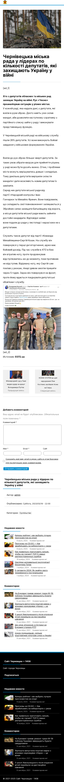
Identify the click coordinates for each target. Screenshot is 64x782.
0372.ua (20, 356)
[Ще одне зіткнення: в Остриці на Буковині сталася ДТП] (8, 626)
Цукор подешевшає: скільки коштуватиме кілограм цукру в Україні (33, 634)
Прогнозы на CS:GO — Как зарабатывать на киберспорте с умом (33, 544)
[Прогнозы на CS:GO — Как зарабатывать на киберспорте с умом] (8, 544)
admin (17, 495)
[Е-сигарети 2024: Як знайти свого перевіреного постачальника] (8, 571)
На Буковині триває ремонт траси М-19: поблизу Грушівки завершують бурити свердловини (34, 595)
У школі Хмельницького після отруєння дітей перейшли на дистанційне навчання (34, 616)
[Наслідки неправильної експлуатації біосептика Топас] (8, 564)
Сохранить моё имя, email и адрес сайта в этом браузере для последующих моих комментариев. (32, 461)
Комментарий (10, 422)
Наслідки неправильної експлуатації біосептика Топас (32, 563)
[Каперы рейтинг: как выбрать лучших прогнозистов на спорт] (8, 536)
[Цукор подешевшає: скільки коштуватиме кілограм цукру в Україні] (8, 634)
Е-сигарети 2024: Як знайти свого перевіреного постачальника (31, 571)
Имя (5, 449)
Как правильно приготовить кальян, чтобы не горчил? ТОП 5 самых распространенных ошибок (32, 554)
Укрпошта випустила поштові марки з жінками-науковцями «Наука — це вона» (33, 606)
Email (26, 449)
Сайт (45, 449)
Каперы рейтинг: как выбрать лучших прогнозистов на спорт (33, 536)
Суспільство (25, 513)
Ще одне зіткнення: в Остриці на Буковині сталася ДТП (30, 626)
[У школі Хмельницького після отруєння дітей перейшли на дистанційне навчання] (8, 615)
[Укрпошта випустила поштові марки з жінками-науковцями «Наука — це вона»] (8, 606)
